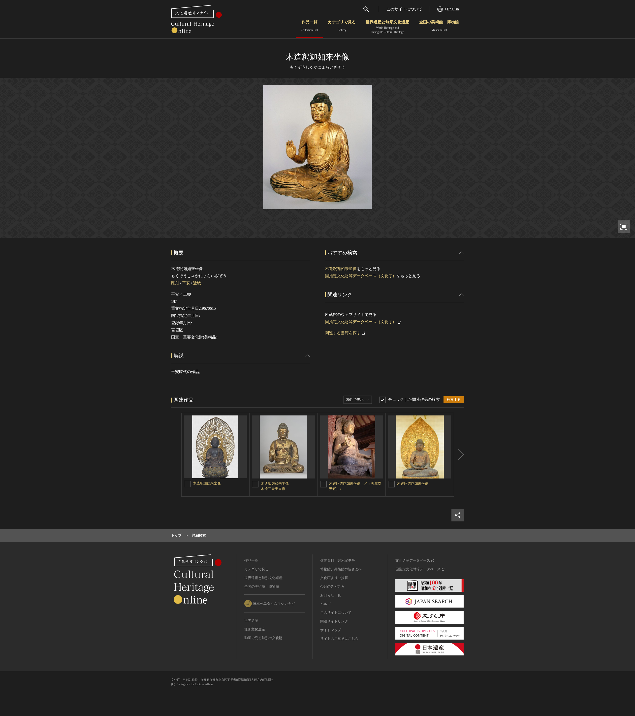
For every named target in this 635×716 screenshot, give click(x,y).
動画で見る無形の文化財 (263, 638)
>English (452, 9)
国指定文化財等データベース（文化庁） (360, 276)
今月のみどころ (332, 586)
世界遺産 (251, 620)
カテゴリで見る (342, 26)
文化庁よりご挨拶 (334, 578)
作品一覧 (309, 26)
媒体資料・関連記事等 (337, 560)
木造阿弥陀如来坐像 (412, 483)
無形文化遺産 (254, 629)
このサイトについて (404, 9)
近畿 (197, 283)
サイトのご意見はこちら (339, 639)
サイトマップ (330, 630)
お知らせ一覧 (330, 595)
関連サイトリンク (334, 621)
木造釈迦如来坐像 (341, 269)
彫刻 (175, 283)
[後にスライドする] (459, 455)
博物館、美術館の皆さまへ (341, 569)
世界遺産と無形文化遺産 (387, 27)
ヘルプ (325, 604)
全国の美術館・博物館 (439, 26)
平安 (186, 283)
